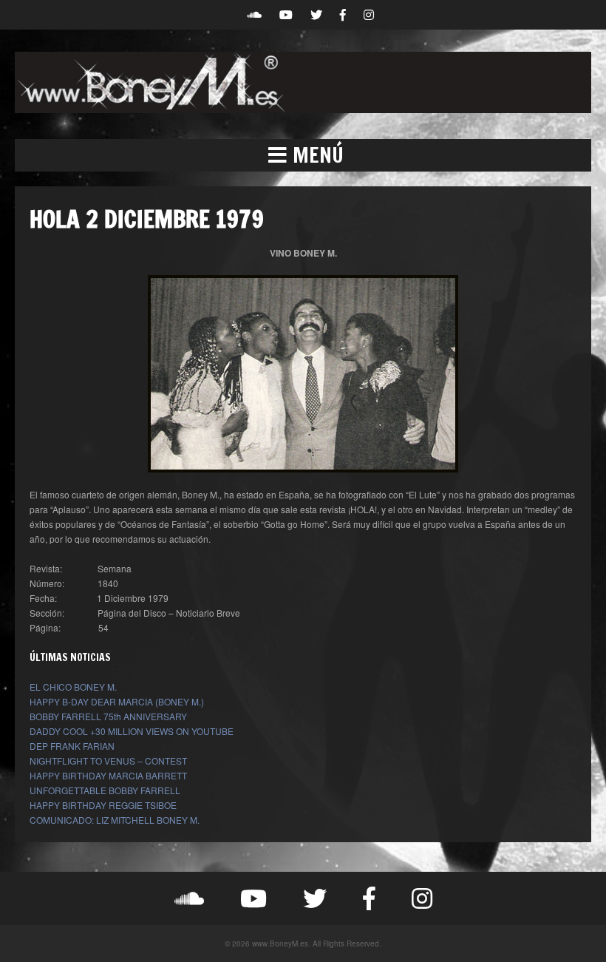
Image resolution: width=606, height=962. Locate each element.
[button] (303, 155)
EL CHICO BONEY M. (73, 686)
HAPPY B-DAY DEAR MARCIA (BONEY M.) (117, 701)
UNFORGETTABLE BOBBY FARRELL (105, 790)
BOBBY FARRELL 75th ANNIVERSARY (108, 716)
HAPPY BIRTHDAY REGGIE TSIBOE (103, 805)
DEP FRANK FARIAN (72, 745)
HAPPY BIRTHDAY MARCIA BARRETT (108, 775)
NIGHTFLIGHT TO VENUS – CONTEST (108, 760)
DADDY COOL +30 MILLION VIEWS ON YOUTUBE (132, 731)
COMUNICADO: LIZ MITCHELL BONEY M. (115, 819)
